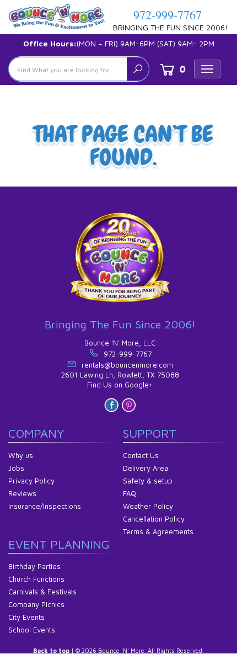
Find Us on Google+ (120, 384)
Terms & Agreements (158, 531)
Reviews (22, 493)
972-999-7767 (167, 15)
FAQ (129, 493)
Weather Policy (148, 506)
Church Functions (36, 579)
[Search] (138, 69)
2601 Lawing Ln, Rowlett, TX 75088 (120, 374)
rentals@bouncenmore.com (127, 364)
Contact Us (141, 455)
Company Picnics (36, 604)
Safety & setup (148, 480)
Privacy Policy (31, 480)
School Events (31, 629)
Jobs (16, 468)
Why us (20, 455)
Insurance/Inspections (44, 506)
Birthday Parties (34, 566)
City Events (26, 617)
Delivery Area (145, 468)
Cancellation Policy (154, 518)
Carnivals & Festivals (42, 591)
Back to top (51, 650)
